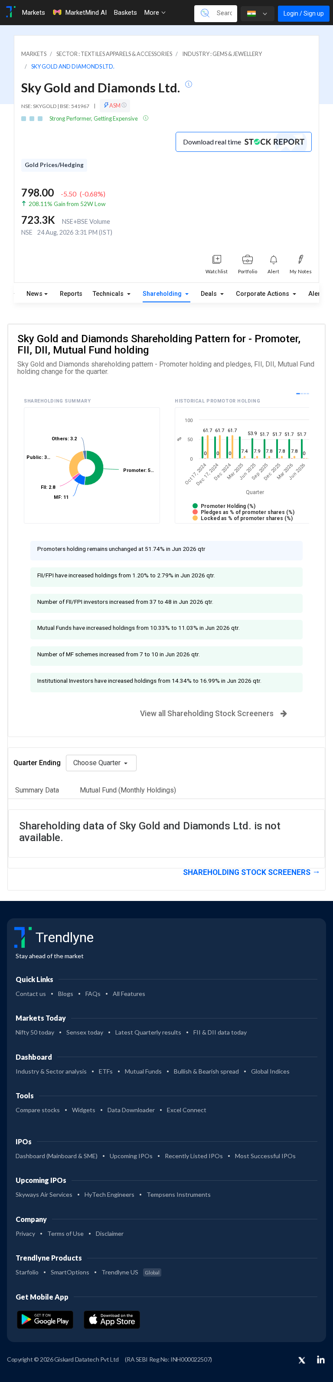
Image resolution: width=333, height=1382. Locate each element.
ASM (115, 105)
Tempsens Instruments (179, 1194)
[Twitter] (301, 1361)
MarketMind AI (86, 12)
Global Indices (270, 1071)
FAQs (93, 993)
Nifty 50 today (35, 1032)
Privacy (25, 1233)
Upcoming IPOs (131, 1155)
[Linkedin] (321, 1359)
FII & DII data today (220, 1032)
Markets (33, 12)
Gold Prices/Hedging (54, 164)
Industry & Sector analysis (51, 1071)
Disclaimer (110, 1233)
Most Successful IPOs (265, 1155)
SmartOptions (70, 1272)
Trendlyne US (130, 1272)
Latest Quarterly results (148, 1032)
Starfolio (27, 1272)
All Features (129, 993)
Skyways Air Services (44, 1194)
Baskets (125, 12)
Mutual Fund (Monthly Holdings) (128, 790)
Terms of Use (65, 1233)
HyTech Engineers (109, 1194)
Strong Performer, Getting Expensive (94, 118)
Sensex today (84, 1032)
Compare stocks (38, 1109)
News (34, 294)
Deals (210, 294)
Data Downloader (131, 1109)
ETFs (106, 1071)
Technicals (109, 294)
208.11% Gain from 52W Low (67, 203)
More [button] (152, 12)
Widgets (83, 1109)
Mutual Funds (143, 1071)
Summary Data (37, 790)
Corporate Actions (263, 294)
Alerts (317, 292)
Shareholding (163, 294)
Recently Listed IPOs (194, 1155)
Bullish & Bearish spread (206, 1071)
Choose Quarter (97, 763)
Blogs (65, 993)
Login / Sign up (304, 13)
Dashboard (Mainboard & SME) (57, 1155)
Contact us (31, 993)
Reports (71, 294)
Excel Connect (186, 1109)
